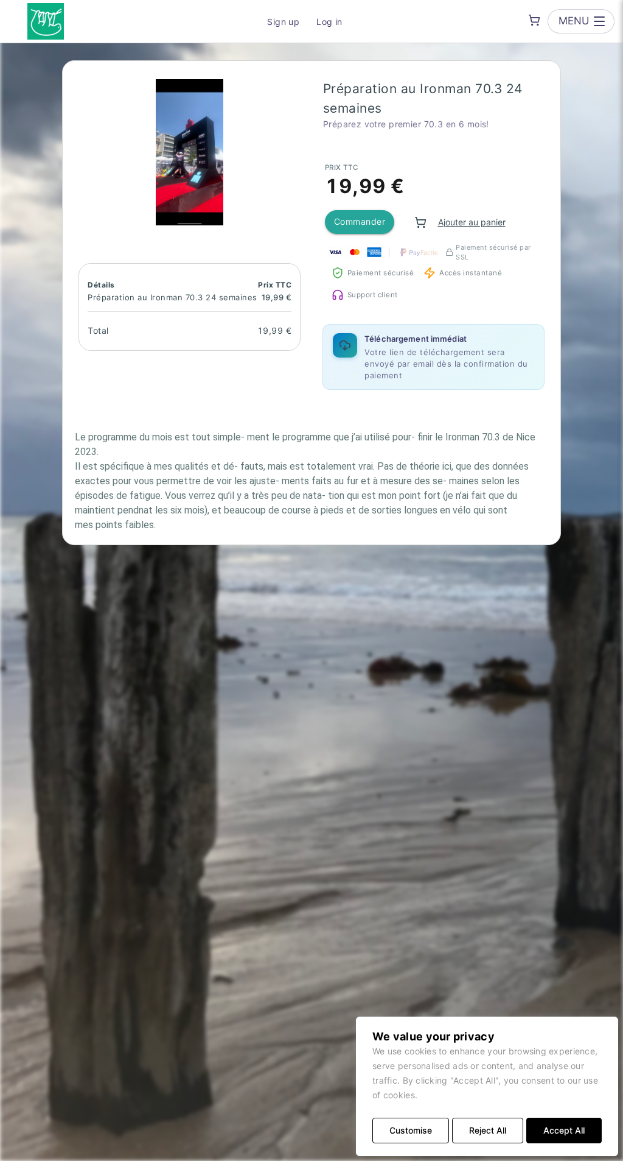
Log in (329, 21)
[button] (189, 152)
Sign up (283, 21)
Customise (410, 1130)
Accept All (564, 1130)
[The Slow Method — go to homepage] (45, 21)
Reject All (487, 1130)
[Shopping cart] (534, 20)
